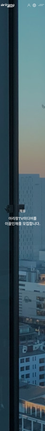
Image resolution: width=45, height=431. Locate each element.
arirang (7, 5)
